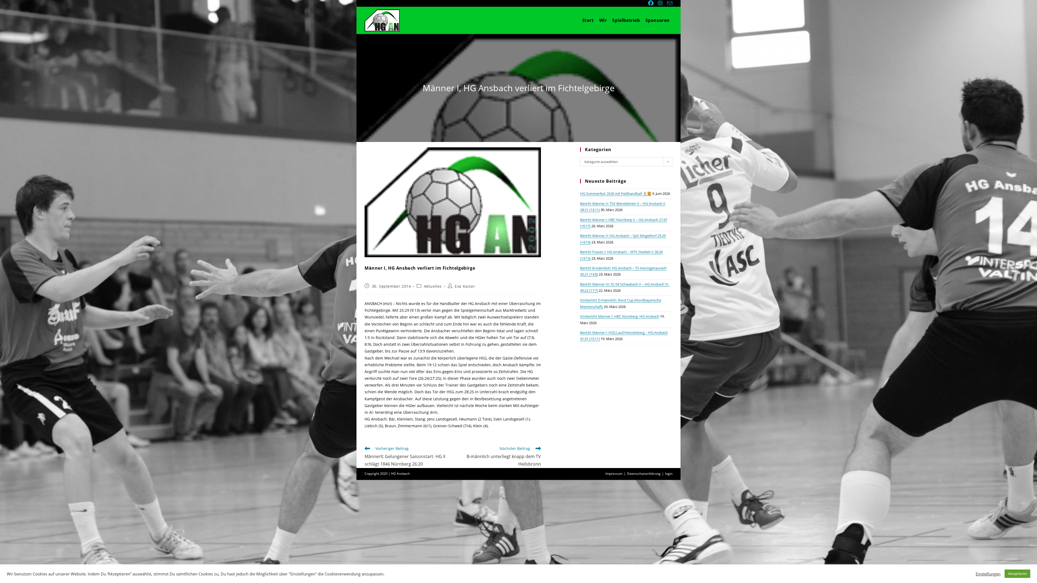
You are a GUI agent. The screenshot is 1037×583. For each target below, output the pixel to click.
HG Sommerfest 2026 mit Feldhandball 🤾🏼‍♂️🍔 (615, 193)
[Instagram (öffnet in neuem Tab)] (660, 3)
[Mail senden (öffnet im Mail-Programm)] (668, 3)
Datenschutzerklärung (644, 473)
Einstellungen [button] (988, 573)
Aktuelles (433, 286)
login (668, 473)
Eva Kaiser (465, 286)
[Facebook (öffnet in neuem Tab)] (651, 3)
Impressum (613, 473)
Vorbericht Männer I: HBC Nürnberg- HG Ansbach (619, 316)
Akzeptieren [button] (1017, 573)
